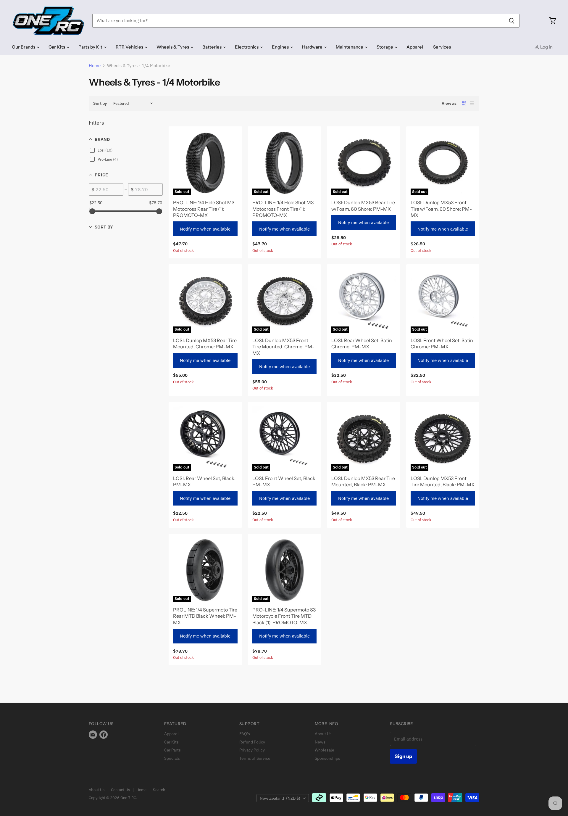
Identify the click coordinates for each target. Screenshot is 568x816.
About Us (323, 733)
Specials (172, 758)
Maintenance (350, 47)
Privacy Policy (252, 750)
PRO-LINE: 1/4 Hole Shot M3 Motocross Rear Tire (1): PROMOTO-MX (203, 208)
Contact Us (120, 789)
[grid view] (464, 103)
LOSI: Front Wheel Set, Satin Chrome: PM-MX (442, 343)
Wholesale (324, 750)
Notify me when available (205, 229)
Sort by (100, 103)
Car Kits (57, 47)
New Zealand (280, 798)
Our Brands (24, 47)
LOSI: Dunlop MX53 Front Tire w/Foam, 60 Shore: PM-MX (441, 208)
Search (159, 789)
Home (95, 65)
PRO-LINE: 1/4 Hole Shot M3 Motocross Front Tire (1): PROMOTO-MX (283, 208)
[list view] (472, 103)
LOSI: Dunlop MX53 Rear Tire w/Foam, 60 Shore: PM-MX (363, 205)
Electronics (247, 47)
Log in (546, 47)
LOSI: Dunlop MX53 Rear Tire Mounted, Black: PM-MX (363, 481)
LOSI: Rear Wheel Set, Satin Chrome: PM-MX (361, 343)
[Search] (511, 21)
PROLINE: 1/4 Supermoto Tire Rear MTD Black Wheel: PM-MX (205, 616)
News (320, 742)
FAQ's (244, 733)
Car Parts (172, 750)
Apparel (414, 47)
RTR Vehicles (130, 47)
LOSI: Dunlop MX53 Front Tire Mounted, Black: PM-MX (443, 481)
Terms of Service (254, 758)
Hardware (312, 47)
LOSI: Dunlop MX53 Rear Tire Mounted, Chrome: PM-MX (205, 343)
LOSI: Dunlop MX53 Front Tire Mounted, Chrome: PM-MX (283, 346)
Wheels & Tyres (173, 47)
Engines (281, 47)
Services (442, 47)
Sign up (403, 756)
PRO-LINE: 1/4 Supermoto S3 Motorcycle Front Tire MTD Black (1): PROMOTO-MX (284, 616)
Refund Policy (252, 742)
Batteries (212, 47)
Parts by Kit (90, 47)
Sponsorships (327, 758)
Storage (385, 47)
